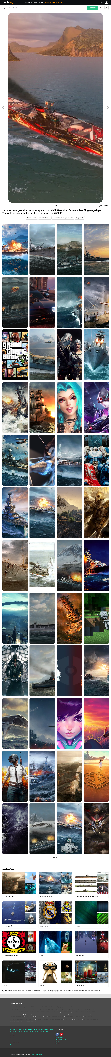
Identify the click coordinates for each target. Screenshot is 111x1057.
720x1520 (45, 1031)
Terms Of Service (34, 1054)
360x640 (23, 1031)
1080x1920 (12, 1029)
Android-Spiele (13, 1034)
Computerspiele (31, 218)
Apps (11, 1044)
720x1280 (30, 1029)
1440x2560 (17, 1031)
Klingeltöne (12, 1038)
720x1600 (41, 1029)
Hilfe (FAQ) (58, 1043)
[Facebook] (58, 1035)
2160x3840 (39, 1031)
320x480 (51, 1029)
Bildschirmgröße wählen (61, 1039)
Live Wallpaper (13, 1040)
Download (92, 8)
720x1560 (12, 1031)
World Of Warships (44, 218)
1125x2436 (28, 1031)
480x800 (46, 1029)
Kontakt (57, 1041)
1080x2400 (18, 1029)
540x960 (34, 1031)
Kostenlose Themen (14, 1042)
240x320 (35, 1029)
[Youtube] (62, 1035)
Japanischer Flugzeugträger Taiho (63, 218)
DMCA (40, 1054)
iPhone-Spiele (13, 1036)
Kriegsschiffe (79, 218)
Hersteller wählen (59, 1037)
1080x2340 (24, 1029)
